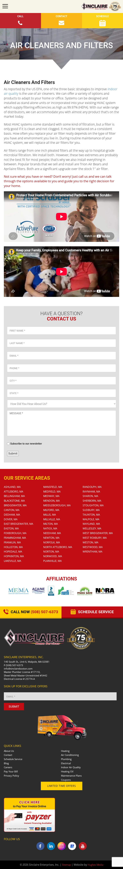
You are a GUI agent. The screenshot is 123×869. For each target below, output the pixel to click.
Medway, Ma (51, 496)
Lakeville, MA (12, 561)
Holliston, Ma (13, 547)
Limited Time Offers (61, 786)
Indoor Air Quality (71, 767)
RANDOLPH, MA (92, 487)
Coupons (66, 779)
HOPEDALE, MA (13, 551)
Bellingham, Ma (14, 496)
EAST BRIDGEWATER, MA (18, 524)
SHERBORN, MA (92, 500)
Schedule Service (13, 759)
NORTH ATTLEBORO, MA (57, 547)
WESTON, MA (90, 542)
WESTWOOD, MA (93, 547)
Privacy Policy (11, 775)
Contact (61, 16)
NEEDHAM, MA (52, 533)
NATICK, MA (50, 528)
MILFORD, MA (51, 510)
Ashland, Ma (12, 487)
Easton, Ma (11, 528)
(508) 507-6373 (14, 665)
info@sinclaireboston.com (18, 668)
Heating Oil (67, 771)
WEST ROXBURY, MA (95, 538)
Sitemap (66, 864)
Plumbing (66, 759)
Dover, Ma (10, 519)
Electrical (66, 763)
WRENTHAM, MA (92, 551)
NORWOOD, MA (52, 556)
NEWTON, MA (51, 538)
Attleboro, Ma (13, 491)
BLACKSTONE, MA (14, 500)
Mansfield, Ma (52, 487)
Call (20, 16)
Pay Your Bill (11, 771)
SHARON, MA (90, 496)
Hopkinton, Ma (14, 556)
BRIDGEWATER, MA (15, 505)
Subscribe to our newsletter (26, 443)
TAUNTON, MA (91, 514)
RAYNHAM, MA (91, 491)
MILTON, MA (50, 524)
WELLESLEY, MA (92, 528)
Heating (65, 750)
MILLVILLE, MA (51, 519)
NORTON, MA (51, 551)
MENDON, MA (51, 500)
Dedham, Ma (12, 514)
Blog (6, 763)
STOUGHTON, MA (93, 505)
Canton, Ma (11, 510)
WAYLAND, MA (91, 524)
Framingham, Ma (15, 538)
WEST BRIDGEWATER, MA (98, 533)
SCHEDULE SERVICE (95, 612)
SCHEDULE (102, 16)
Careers (8, 767)
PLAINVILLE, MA (52, 561)
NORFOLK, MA (51, 542)
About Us (9, 750)
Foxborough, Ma (15, 533)
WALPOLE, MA (91, 519)
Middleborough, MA (57, 505)
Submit (12, 453)
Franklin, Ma (12, 542)
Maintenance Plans (71, 775)
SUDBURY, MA (91, 510)
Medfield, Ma (52, 491)
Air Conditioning (70, 755)
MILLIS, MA (49, 514)
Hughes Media (95, 864)
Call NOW (34, 612)
